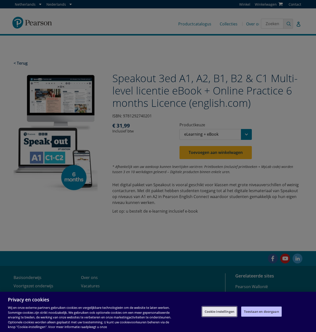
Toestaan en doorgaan (261, 311)
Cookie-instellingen (219, 311)
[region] (158, 312)
